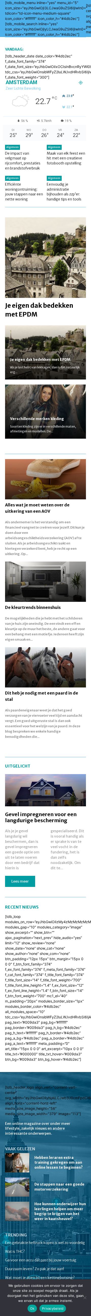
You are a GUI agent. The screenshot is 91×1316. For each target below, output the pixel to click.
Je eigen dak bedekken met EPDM (40, 359)
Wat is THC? (15, 1251)
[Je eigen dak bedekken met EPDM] (45, 257)
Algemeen (12, 147)
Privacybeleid (52, 1308)
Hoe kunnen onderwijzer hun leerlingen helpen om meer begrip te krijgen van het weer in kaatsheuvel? (60, 1211)
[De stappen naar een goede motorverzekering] (17, 1187)
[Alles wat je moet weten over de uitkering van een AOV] (45, 479)
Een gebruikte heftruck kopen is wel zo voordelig (45, 1242)
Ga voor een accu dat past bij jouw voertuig (40, 1260)
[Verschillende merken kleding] (45, 412)
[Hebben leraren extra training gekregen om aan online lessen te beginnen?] (17, 1162)
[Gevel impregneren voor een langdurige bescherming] (45, 790)
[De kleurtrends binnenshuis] (45, 582)
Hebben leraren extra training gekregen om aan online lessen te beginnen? (58, 1162)
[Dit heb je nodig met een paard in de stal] (45, 667)
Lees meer (20, 881)
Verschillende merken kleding (37, 419)
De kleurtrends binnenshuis (33, 607)
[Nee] (84, 1297)
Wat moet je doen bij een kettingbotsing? (40, 1277)
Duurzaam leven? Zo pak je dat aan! (34, 1269)
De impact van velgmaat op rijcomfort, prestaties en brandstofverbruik (22, 160)
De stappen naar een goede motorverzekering (59, 1187)
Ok (32, 1308)
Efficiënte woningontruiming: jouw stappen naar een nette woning (24, 191)
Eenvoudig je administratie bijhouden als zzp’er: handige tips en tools (64, 191)
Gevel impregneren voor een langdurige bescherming (41, 817)
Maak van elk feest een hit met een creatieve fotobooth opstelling (66, 158)
